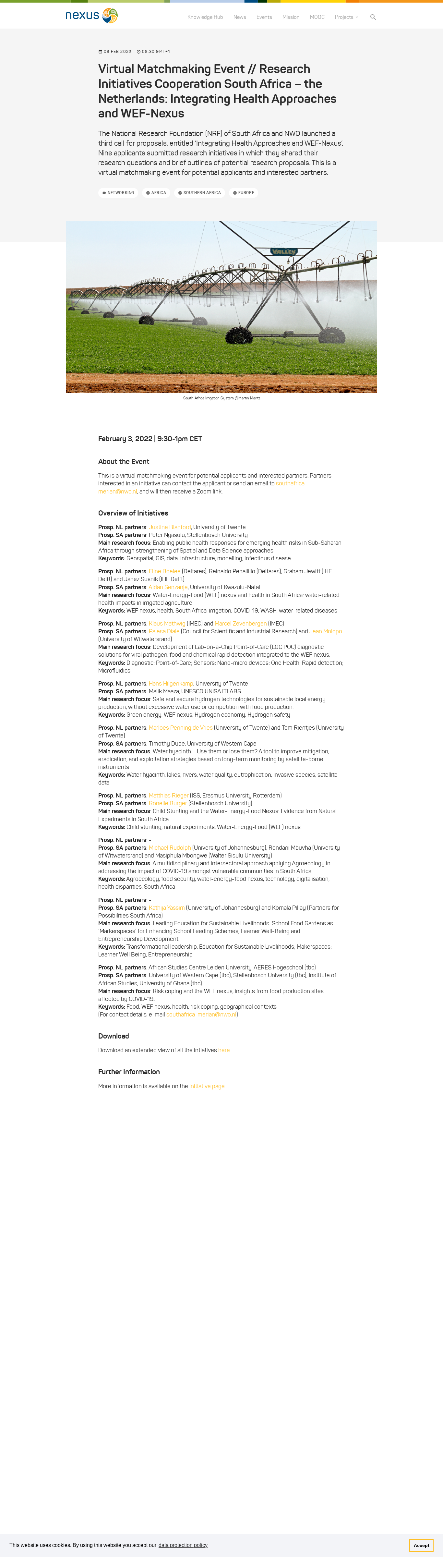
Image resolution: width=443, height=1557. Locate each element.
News (239, 17)
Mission (291, 17)
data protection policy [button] (183, 1545)
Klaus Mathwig (167, 623)
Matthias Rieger (169, 795)
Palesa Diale (164, 631)
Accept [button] (421, 1545)
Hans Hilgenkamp (171, 683)
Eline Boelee (165, 571)
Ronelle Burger (168, 803)
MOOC (317, 17)
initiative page (207, 1086)
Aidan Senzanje (168, 587)
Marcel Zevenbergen (241, 623)
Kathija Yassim (167, 907)
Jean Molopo (325, 631)
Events (264, 17)
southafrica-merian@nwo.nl (201, 1014)
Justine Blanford (170, 527)
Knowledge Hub (205, 17)
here (224, 1050)
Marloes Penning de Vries (181, 727)
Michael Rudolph (170, 847)
